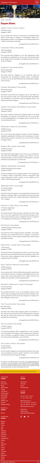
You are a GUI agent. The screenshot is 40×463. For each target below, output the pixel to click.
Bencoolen (4, 384)
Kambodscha (4, 438)
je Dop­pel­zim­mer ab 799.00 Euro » (29, 340)
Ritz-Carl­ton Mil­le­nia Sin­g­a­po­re (15, 264)
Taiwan (3, 447)
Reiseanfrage (24, 387)
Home (2, 20)
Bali (2, 429)
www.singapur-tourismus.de (8, 462)
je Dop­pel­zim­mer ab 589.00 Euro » (29, 300)
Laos (2, 442)
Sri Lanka (3, 451)
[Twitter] (25, 417)
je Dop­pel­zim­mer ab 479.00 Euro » (29, 103)
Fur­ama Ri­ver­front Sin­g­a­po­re (13, 87)
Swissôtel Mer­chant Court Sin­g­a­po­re (17, 284)
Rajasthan (4, 455)
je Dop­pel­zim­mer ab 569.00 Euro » (29, 64)
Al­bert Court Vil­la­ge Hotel (13, 28)
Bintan (3, 413)
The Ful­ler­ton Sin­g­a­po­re (11, 324)
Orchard (3, 399)
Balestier (3, 382)
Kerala (3, 457)
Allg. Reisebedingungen (28, 413)
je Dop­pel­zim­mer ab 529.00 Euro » (29, 202)
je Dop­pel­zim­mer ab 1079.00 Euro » (28, 162)
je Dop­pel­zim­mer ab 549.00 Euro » (29, 261)
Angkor (3, 440)
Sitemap (23, 384)
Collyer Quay (4, 393)
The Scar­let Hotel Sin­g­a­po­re (13, 343)
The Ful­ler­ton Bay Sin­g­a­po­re (13, 304)
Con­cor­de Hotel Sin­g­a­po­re (12, 48)
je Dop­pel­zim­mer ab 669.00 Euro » (29, 83)
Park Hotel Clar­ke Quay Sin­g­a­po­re (16, 245)
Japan (2, 449)
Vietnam (3, 436)
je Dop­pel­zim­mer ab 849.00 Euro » (29, 142)
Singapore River (5, 404)
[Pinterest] (29, 417)
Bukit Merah (4, 387)
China (2, 446)
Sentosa (3, 402)
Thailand (3, 431)
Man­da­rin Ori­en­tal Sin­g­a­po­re (14, 126)
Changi (3, 389)
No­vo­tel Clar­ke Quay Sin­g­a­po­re (14, 205)
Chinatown (4, 391)
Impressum (24, 409)
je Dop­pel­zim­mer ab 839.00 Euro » (29, 280)
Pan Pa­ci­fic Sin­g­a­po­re (10, 225)
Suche (22, 385)
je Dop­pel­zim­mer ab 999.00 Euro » (29, 320)
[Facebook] (22, 417)
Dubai (2, 423)
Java (2, 427)
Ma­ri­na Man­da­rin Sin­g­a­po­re (13, 166)
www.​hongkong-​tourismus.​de (32, 361)
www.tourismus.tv (29, 406)
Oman (2, 425)
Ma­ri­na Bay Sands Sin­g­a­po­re (13, 146)
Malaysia (3, 432)
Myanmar (3, 444)
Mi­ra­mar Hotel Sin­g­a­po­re (12, 186)
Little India (4, 395)
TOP (38, 462)
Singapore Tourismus (9, 2)
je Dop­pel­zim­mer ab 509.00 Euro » (29, 357)
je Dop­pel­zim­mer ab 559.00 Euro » (29, 123)
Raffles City (4, 400)
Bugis (2, 385)
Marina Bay (4, 397)
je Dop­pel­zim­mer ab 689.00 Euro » (29, 182)
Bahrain (3, 421)
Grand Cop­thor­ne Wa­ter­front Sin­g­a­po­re (18, 107)
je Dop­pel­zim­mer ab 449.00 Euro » (29, 44)
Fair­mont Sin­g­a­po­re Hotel (12, 67)
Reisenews (24, 382)
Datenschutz (24, 411)
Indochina (4, 434)
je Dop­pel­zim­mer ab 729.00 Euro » (29, 241)
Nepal (2, 459)
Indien (3, 453)
